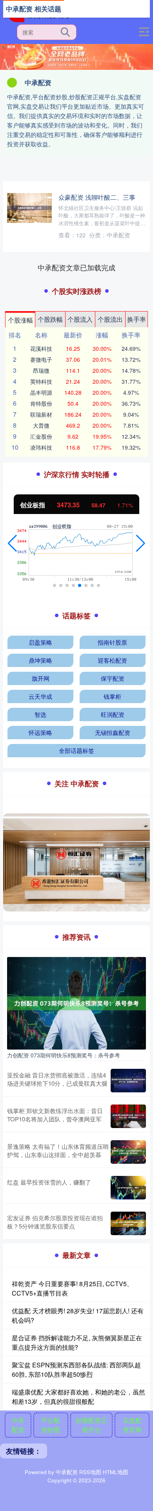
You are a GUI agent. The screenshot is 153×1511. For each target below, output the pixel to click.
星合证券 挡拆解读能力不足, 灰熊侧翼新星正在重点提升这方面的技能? (77, 1342)
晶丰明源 (41, 392)
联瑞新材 (41, 414)
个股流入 (80, 319)
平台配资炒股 (50, 1425)
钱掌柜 (112, 696)
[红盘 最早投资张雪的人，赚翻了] (128, 1187)
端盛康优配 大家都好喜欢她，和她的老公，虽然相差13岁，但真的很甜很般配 (78, 1396)
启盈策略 (40, 642)
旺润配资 (112, 714)
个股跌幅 (50, 319)
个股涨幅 (20, 319)
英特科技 (41, 381)
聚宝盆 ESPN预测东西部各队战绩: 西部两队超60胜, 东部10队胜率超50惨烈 (76, 1369)
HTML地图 (115, 1472)
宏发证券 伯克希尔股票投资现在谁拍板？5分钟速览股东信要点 (55, 1222)
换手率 (136, 319)
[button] (12, 543)
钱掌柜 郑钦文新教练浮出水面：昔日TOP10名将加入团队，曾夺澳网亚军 (55, 1114)
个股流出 (110, 319)
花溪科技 (41, 348)
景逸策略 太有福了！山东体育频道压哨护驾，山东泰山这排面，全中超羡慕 (58, 1150)
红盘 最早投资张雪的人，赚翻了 (49, 1182)
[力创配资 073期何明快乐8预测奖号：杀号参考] (76, 1002)
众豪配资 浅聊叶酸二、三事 (96, 197)
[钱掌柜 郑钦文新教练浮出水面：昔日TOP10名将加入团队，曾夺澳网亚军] (128, 1116)
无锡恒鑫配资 (112, 732)
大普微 (41, 425)
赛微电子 (41, 359)
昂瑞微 (41, 370)
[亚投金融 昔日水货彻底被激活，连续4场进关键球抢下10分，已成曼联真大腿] (128, 1080)
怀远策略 (40, 732)
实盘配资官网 (132, 1425)
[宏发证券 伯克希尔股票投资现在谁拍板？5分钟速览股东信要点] (128, 1223)
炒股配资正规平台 (91, 1425)
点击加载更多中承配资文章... (76, 267)
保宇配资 (112, 678)
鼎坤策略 (40, 660)
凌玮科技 (41, 447)
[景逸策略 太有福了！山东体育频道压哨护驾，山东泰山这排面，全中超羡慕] (128, 1152)
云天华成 (40, 696)
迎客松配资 (112, 660)
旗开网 (40, 678)
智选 (40, 714)
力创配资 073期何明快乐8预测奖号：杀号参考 (63, 1055)
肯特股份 (41, 403)
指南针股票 (112, 642)
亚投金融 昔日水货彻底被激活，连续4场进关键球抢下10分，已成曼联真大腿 (57, 1079)
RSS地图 (90, 1472)
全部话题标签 (76, 750)
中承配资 (18, 1425)
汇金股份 (41, 436)
